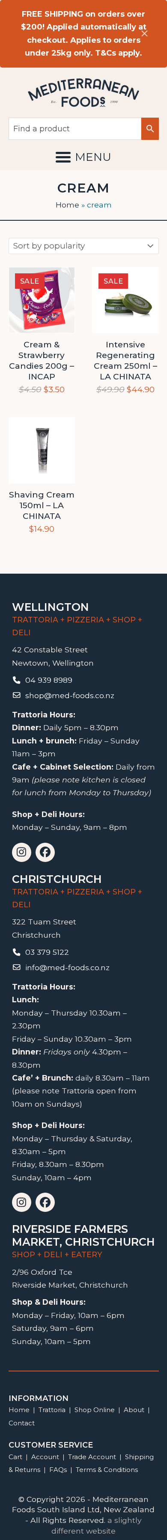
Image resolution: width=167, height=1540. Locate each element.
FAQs (58, 1470)
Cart (15, 1457)
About (134, 1410)
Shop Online (95, 1410)
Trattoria (52, 1410)
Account (45, 1457)
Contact (22, 1423)
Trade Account (92, 1457)
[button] (83, 157)
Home (67, 204)
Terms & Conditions (107, 1470)
